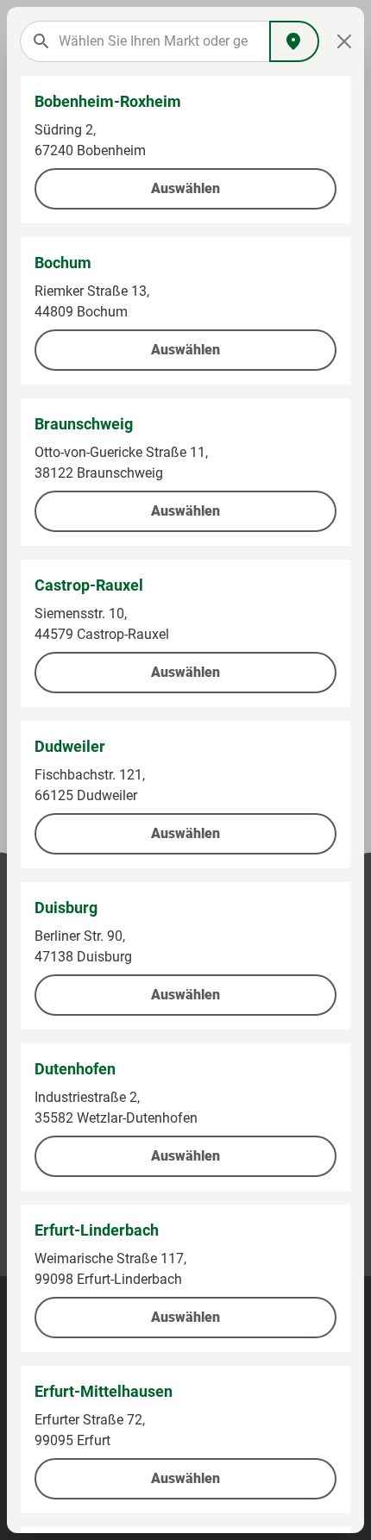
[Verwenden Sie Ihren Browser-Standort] (294, 41)
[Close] (344, 41)
